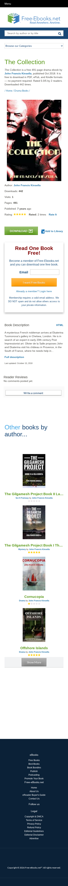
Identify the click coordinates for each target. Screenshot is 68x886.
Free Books (34, 760)
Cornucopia (34, 597)
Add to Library (54, 231)
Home (34, 787)
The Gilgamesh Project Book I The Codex (34, 545)
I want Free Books (34, 282)
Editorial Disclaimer (34, 835)
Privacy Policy (34, 824)
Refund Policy (34, 827)
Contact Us (34, 798)
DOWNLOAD (19, 231)
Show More (34, 662)
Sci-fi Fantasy (22, 498)
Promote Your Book (34, 778)
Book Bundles (34, 767)
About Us (34, 791)
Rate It (53, 214)
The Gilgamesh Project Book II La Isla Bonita (34, 494)
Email (23, 272)
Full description (14, 357)
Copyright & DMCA (34, 816)
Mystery (22, 549)
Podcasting (34, 775)
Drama (22, 600)
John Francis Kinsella (18, 73)
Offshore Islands (34, 648)
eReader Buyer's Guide (34, 795)
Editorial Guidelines (34, 831)
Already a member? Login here (34, 291)
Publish (34, 771)
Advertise (34, 838)
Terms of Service (34, 820)
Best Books (34, 764)
